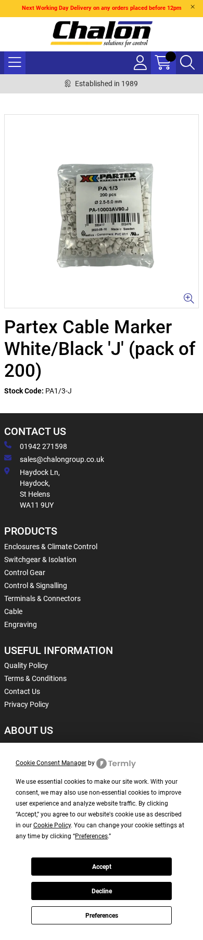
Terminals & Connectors (42, 598)
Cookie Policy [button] (52, 825)
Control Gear (24, 572)
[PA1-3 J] (101, 211)
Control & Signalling (35, 585)
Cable (13, 611)
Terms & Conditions (35, 678)
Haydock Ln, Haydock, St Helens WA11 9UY (40, 488)
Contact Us (22, 691)
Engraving (20, 624)
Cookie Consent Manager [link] (51, 763)
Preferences (101, 915)
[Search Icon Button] (187, 62)
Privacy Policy (26, 704)
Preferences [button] (91, 836)
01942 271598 (43, 446)
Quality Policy (26, 665)
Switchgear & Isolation (40, 559)
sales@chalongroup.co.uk (62, 459)
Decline (102, 891)
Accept (101, 866)
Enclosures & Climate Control (50, 546)
